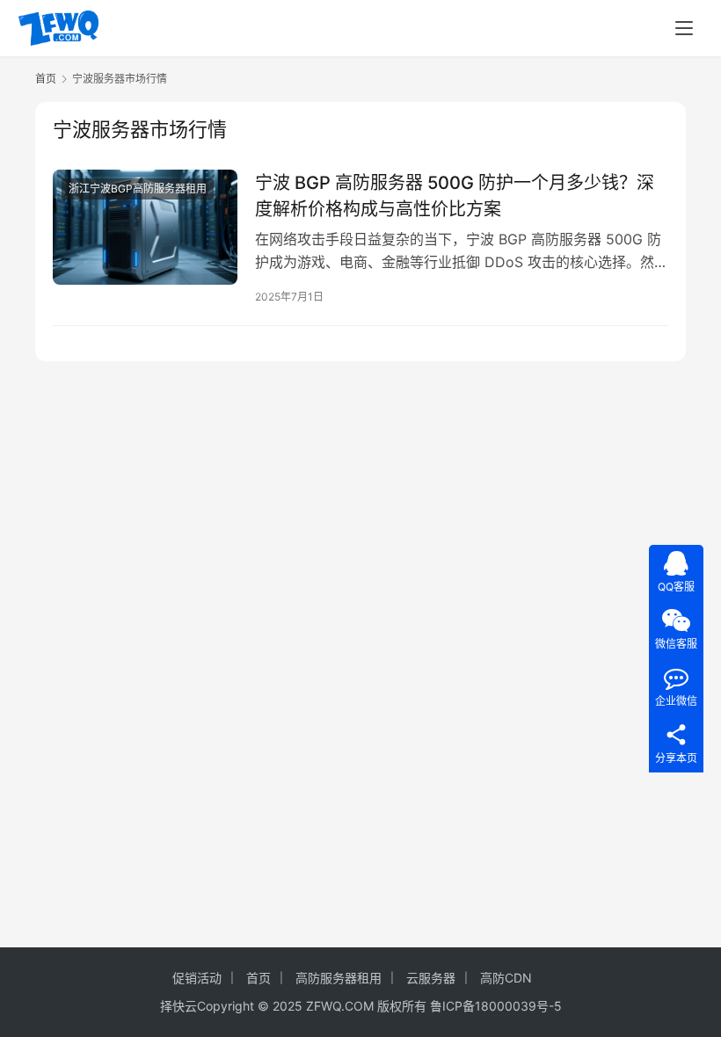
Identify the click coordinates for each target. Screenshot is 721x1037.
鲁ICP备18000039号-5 (496, 1005)
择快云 (178, 1005)
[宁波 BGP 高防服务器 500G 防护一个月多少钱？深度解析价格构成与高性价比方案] (145, 227)
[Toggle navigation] (684, 28)
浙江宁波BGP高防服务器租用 (138, 188)
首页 (45, 78)
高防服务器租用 (338, 977)
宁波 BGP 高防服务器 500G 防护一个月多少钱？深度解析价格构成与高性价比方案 (454, 195)
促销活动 (197, 977)
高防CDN (506, 977)
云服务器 (430, 977)
